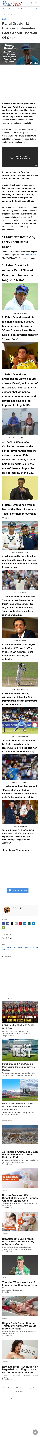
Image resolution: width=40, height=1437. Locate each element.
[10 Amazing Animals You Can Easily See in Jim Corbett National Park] (20, 1134)
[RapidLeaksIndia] (12, 3)
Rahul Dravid (30, 255)
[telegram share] (33, 923)
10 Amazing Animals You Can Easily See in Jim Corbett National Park (20, 1154)
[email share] (16, 923)
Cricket (18, 14)
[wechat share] (3, 927)
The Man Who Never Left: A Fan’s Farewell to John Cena (19, 1284)
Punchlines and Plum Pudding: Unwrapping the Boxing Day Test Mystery (18, 1067)
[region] (20, 84)
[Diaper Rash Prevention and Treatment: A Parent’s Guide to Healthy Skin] (20, 1306)
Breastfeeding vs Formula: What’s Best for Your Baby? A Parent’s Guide (19, 1241)
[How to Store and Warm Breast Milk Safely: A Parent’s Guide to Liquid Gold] (20, 1178)
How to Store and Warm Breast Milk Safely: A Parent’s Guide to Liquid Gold (20, 1198)
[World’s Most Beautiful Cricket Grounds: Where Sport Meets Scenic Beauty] (20, 1090)
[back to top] (35, 1432)
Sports (10, 14)
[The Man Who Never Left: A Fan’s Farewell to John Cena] (20, 1265)
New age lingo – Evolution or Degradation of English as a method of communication (20, 1369)
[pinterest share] (20, 923)
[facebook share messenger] (7, 923)
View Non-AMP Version (26, 1398)
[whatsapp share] (29, 923)
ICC (3, 947)
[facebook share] (3, 923)
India (31, 9)
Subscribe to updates (19, 890)
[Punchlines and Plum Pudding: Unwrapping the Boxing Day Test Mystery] (20, 1050)
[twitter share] (12, 923)
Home (5, 9)
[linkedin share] (24, 923)
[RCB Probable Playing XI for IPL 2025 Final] (20, 1012)
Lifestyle (12, 9)
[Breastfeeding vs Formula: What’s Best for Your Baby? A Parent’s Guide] (20, 1221)
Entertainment (22, 9)
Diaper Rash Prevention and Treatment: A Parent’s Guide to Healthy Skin (19, 1326)
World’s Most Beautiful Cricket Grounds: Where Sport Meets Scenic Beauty (17, 1106)
